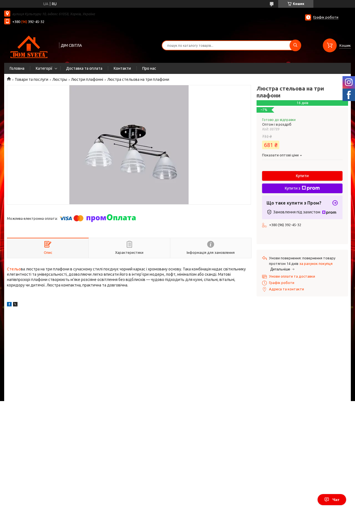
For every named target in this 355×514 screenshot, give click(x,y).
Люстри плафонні (87, 79)
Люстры (59, 79)
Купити (302, 176)
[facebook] (9, 305)
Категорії (44, 68)
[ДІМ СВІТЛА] (29, 45)
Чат (336, 499)
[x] (15, 305)
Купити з (292, 188)
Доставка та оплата (84, 68)
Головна (17, 68)
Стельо (14, 269)
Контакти (122, 68)
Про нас (149, 68)
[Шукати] (295, 45)
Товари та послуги (31, 79)
